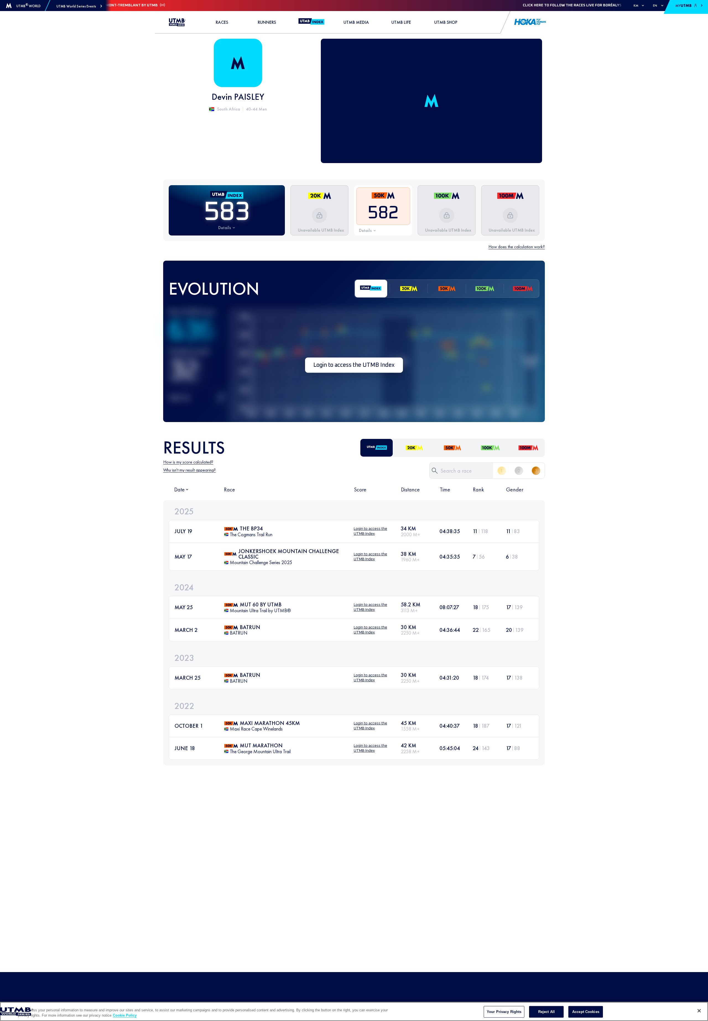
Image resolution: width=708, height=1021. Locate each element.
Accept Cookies (585, 1012)
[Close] (699, 1011)
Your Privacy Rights (504, 1012)
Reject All (546, 1012)
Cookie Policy (125, 1015)
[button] (79, 6)
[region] (354, 1011)
